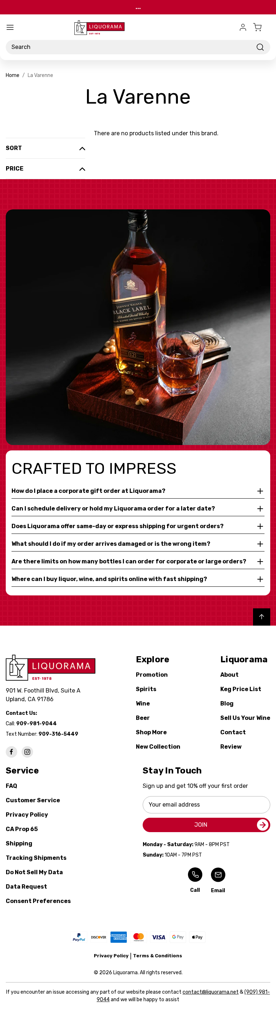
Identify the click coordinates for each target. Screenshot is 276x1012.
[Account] (243, 27)
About (229, 674)
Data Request (26, 886)
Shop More (151, 732)
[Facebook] (11, 752)
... (138, 7)
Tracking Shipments (36, 857)
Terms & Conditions (157, 955)
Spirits (146, 689)
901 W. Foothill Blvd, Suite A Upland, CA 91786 (44, 695)
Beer (143, 717)
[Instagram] (27, 752)
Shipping (19, 843)
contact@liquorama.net (211, 992)
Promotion (152, 674)
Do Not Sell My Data (34, 872)
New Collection (158, 746)
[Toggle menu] (10, 27)
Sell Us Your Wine (245, 717)
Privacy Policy (27, 814)
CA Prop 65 (22, 829)
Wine (143, 703)
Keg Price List (240, 689)
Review (231, 746)
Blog (227, 703)
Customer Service (33, 800)
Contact (233, 732)
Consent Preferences (38, 901)
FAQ (11, 785)
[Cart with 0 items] (261, 27)
